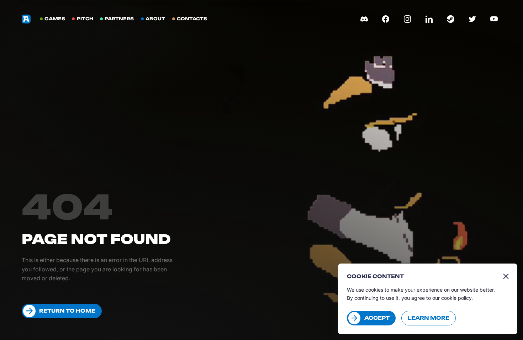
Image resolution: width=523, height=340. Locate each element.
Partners (119, 18)
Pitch (85, 18)
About (155, 18)
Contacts (192, 18)
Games (54, 18)
